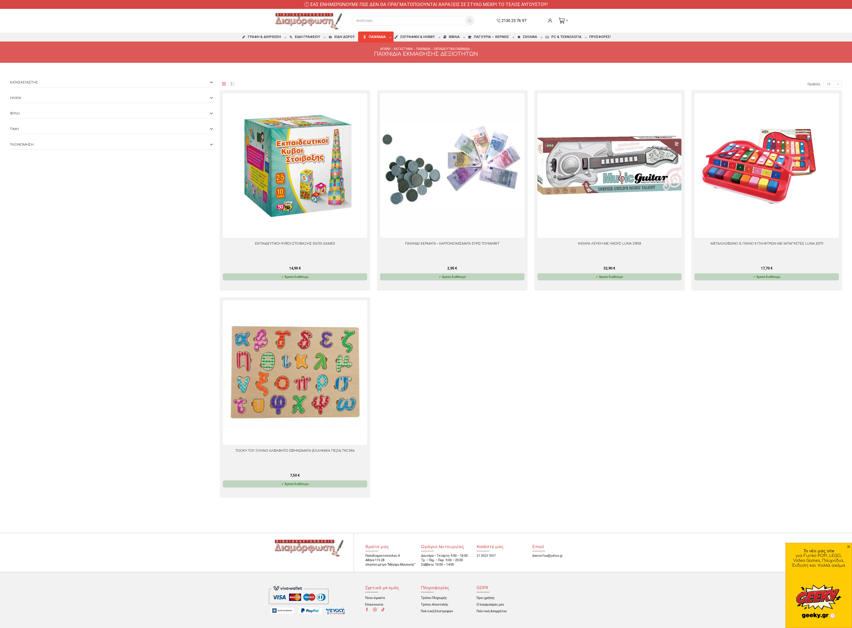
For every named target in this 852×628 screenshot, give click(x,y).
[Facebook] (367, 609)
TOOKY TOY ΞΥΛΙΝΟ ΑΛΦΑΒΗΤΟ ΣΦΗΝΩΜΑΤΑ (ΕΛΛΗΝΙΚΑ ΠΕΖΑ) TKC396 (295, 450)
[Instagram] (375, 609)
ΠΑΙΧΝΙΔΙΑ (423, 49)
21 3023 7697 (486, 555)
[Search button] (469, 20)
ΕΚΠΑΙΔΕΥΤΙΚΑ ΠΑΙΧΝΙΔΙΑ (452, 49)
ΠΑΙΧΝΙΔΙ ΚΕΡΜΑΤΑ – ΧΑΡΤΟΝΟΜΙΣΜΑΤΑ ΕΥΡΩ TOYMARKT (452, 243)
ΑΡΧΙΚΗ (385, 49)
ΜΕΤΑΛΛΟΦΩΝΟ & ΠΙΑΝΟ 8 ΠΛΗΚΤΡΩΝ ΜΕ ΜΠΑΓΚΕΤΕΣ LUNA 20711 (766, 243)
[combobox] (409, 20)
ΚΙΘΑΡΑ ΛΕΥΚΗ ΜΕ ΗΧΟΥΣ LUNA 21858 (609, 243)
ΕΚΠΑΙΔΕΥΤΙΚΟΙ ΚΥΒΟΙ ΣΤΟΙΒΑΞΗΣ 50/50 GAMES (295, 243)
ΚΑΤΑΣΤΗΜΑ (403, 49)
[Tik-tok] (383, 609)
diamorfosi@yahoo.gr (547, 555)
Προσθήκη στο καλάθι (329, 230)
